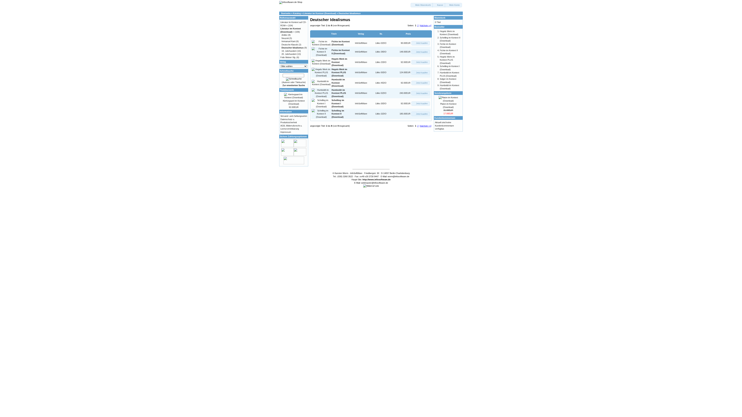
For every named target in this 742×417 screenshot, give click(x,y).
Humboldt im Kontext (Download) (338, 82)
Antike (284, 35)
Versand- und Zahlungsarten (293, 116)
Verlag (361, 34)
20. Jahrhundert (289, 54)
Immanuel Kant (288, 41)
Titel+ (334, 34)
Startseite (286, 13)
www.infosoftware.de (380, 179)
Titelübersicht (287, 90)
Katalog (297, 13)
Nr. (381, 34)
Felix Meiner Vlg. (288, 57)
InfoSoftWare (361, 43)
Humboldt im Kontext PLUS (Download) (339, 93)
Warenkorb (439, 18)
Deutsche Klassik (290, 44)
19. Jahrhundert (289, 51)
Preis (408, 34)
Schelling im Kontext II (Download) (338, 113)
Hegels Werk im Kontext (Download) (339, 62)
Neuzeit (285, 38)
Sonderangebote (442, 93)
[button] (422, 5)
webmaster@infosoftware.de (374, 183)
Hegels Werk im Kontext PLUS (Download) (339, 72)
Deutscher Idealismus (350, 13)
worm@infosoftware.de (398, 176)
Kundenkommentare (444, 118)
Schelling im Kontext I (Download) (338, 103)
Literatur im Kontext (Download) (319, 13)
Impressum (285, 132)
